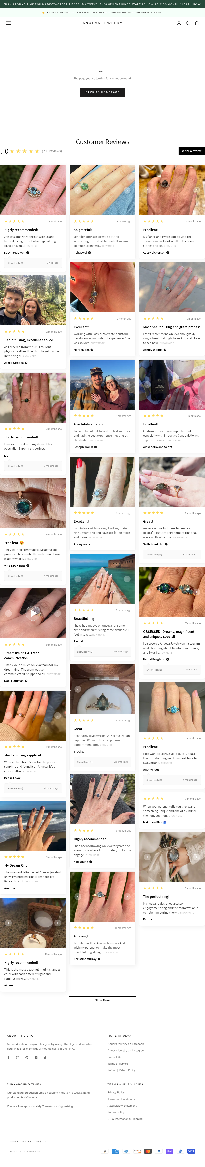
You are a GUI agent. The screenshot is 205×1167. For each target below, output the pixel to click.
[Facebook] (8, 1057)
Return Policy (116, 1112)
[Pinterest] (26, 1057)
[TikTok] (45, 1057)
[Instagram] (17, 1057)
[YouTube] (36, 1057)
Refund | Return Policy (122, 1070)
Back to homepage (102, 92)
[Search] (188, 23)
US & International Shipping (125, 1119)
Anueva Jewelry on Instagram (126, 1050)
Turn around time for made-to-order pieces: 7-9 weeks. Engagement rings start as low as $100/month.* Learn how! (102, 4)
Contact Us (114, 1057)
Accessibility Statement (122, 1106)
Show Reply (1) (15, 262)
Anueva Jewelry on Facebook (126, 1044)
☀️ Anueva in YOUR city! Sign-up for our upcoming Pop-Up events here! (102, 12)
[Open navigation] (8, 23)
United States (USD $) (26, 1141)
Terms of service (118, 1064)
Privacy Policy (116, 1092)
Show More (30, 246)
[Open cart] (197, 23)
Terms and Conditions (121, 1099)
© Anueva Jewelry (25, 1151)
